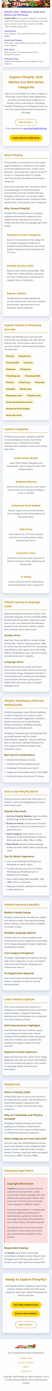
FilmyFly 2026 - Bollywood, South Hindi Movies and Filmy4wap (24, 13)
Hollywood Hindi (11, 59)
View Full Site (26, 122)
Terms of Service (26, 1362)
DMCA (26, 1366)
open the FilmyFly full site (35, 128)
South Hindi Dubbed (13, 40)
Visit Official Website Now (26, 1304)
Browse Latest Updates (26, 1313)
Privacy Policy (26, 1358)
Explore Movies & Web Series (26, 137)
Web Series (9, 49)
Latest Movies (10, 31)
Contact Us (26, 1371)
